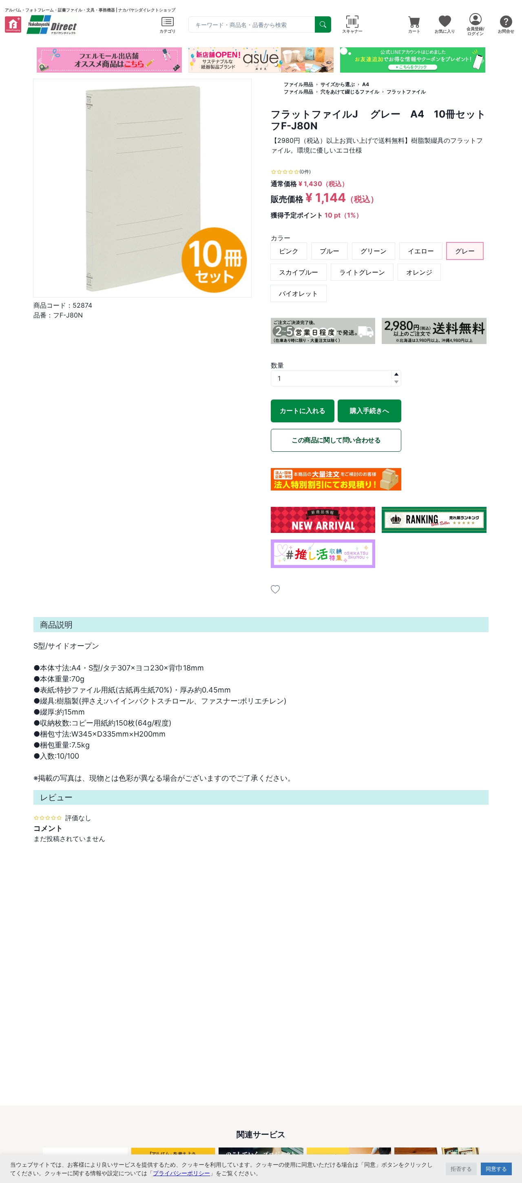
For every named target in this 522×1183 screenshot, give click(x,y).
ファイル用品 (298, 84)
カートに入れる (302, 410)
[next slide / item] (483, 60)
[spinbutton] (336, 378)
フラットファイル (406, 92)
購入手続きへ (369, 410)
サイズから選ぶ (338, 84)
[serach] (323, 24)
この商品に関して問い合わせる (336, 440)
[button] (246, 64)
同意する (496, 1168)
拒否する (461, 1168)
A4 (365, 84)
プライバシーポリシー (181, 1173)
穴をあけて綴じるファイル (350, 92)
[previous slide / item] (39, 60)
